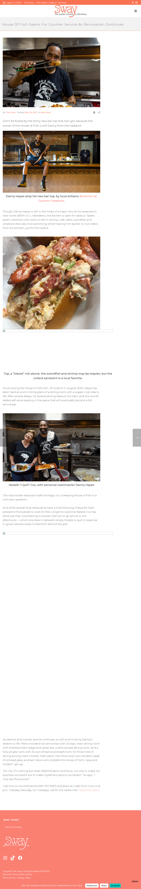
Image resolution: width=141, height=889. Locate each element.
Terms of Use (9, 878)
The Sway (11, 112)
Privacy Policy (24, 878)
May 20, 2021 (31, 112)
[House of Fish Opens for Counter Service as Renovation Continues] (51, 72)
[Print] (94, 112)
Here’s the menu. (89, 790)
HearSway (45, 112)
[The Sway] (70, 11)
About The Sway (13, 827)
